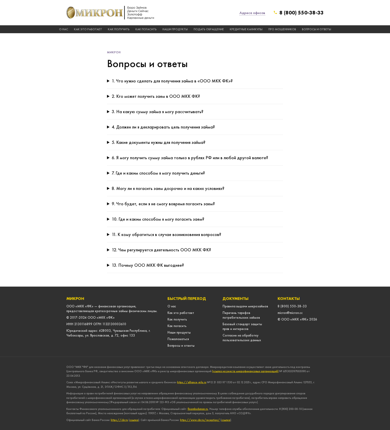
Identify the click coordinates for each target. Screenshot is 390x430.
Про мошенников (282, 29)
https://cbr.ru (119, 420)
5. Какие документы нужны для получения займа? (158, 142)
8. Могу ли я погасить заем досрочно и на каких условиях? (168, 188)
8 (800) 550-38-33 (301, 12)
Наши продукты (175, 29)
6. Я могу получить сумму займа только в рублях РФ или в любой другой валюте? (190, 158)
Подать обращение (209, 29)
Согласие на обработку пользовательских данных (242, 337)
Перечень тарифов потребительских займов (241, 315)
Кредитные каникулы (246, 29)
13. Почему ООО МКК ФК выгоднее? (148, 265)
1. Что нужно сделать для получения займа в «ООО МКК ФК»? (172, 81)
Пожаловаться (178, 339)
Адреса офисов (252, 12)
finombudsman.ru (198, 409)
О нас (63, 29)
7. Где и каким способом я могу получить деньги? (158, 173)
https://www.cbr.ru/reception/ (200, 420)
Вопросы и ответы (316, 29)
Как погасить (146, 29)
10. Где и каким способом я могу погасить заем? (158, 219)
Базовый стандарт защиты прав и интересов (242, 326)
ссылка (134, 420)
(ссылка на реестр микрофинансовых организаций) (245, 371)
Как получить (119, 29)
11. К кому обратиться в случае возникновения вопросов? (166, 234)
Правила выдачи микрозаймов (245, 306)
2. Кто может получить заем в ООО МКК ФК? (156, 96)
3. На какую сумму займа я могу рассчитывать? (157, 112)
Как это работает (88, 29)
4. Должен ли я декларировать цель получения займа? (163, 127)
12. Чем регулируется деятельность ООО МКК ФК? (161, 250)
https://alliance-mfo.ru (191, 382)
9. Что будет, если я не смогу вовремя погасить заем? (163, 204)
